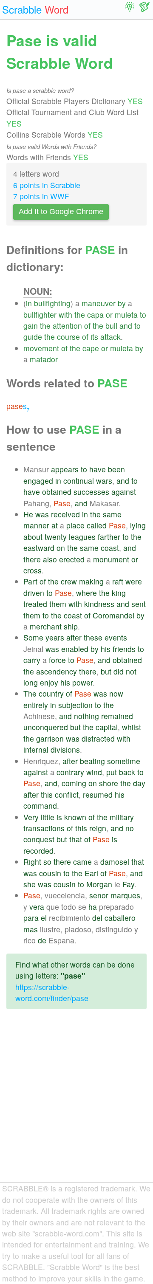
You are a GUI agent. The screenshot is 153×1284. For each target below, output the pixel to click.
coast (110, 547)
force (57, 660)
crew (69, 581)
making (91, 581)
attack (110, 336)
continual (78, 480)
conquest (38, 839)
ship (71, 626)
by (122, 303)
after (74, 637)
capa (95, 314)
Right (32, 861)
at (54, 525)
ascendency (56, 671)
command (40, 805)
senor (98, 895)
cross (32, 570)
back (127, 772)
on (61, 547)
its (94, 336)
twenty (56, 536)
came (82, 861)
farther (109, 536)
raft (117, 581)
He (28, 514)
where (86, 592)
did (118, 671)
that (75, 839)
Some (33, 637)
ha (92, 906)
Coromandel (113, 615)
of (87, 325)
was (42, 514)
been (116, 469)
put (111, 772)
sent (138, 603)
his (105, 648)
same (112, 514)
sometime (123, 761)
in (29, 303)
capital (107, 727)
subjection (75, 705)
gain (30, 325)
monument (111, 559)
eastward (38, 547)
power (82, 682)
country (51, 693)
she (29, 884)
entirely (35, 705)
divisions (65, 749)
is (59, 817)
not (131, 671)
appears (65, 469)
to (143, 314)
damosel (114, 861)
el (44, 917)
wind (94, 772)
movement (41, 348)
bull (111, 325)
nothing (86, 716)
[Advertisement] (76, 1102)
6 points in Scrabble (46, 185)
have (97, 469)
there (32, 559)
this (47, 794)
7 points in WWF (41, 196)
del (97, 917)
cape (90, 348)
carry (31, 660)
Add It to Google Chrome (61, 211)
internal (35, 749)
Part (30, 581)
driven (33, 592)
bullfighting (52, 303)
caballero (120, 917)
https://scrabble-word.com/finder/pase (51, 992)
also (50, 559)
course (68, 336)
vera (36, 906)
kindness (99, 603)
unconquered (45, 727)
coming (74, 783)
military (122, 817)
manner (36, 525)
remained (117, 716)
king (119, 592)
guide (32, 336)
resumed (98, 794)
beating (92, 761)
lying (138, 525)
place (75, 525)
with (65, 314)
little (47, 817)
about (32, 536)
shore (108, 783)
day (139, 783)
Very (31, 817)
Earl (91, 873)
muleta (126, 314)
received (65, 514)
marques (125, 895)
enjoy (49, 682)
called (97, 525)
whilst (131, 727)
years (54, 637)
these (93, 637)
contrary (70, 772)
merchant (46, 626)
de (42, 940)
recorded (38, 850)
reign (97, 828)
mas (30, 929)
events (116, 637)
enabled (74, 648)
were (133, 581)
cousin (50, 873)
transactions (44, 828)
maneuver (99, 303)
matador (44, 359)
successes (91, 491)
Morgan (99, 884)
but (106, 671)
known (75, 817)
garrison (50, 738)
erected (72, 559)
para (31, 917)
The (30, 693)
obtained (56, 491)
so (47, 861)
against (123, 491)
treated (35, 603)
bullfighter (40, 314)
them (57, 603)
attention (67, 325)
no (129, 828)
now (116, 693)
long (30, 682)
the (79, 314)
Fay (128, 884)
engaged (38, 480)
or (109, 314)
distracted (98, 738)
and (125, 325)
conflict (67, 794)
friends (124, 648)
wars (104, 480)
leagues (82, 536)
